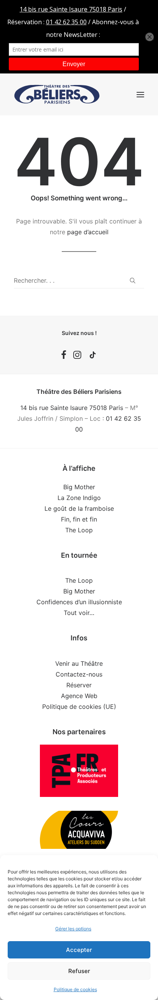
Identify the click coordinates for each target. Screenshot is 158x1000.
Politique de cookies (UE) (79, 706)
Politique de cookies (75, 989)
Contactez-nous (79, 674)
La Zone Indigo (79, 498)
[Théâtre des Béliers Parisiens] (57, 94)
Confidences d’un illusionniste (79, 602)
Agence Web (79, 696)
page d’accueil (88, 232)
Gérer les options (73, 929)
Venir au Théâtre (79, 663)
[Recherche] (79, 280)
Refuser (79, 971)
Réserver (79, 685)
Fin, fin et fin (79, 519)
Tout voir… (79, 613)
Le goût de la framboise (79, 508)
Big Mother (79, 487)
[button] (140, 94)
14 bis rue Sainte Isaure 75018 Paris (71, 408)
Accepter (79, 949)
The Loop (79, 530)
